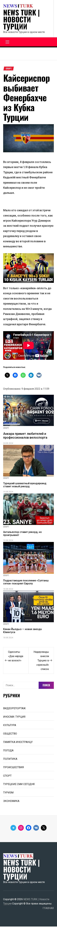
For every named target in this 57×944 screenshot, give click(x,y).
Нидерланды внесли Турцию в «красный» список (41, 660)
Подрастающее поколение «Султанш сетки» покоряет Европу (26, 582)
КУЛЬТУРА (9, 725)
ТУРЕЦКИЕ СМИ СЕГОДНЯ (19, 784)
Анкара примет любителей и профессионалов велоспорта (25, 435)
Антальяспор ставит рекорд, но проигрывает (22, 534)
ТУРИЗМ (8, 792)
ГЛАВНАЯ (48, 908)
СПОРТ (9, 68)
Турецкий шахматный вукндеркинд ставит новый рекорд (24, 485)
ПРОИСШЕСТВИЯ (13, 767)
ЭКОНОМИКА (11, 801)
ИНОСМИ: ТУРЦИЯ (14, 716)
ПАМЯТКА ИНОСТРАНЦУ (18, 742)
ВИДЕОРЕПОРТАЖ (14, 708)
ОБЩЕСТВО (10, 733)
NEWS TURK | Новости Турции (21, 19)
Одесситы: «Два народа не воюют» (15, 656)
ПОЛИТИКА (10, 758)
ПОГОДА (8, 750)
